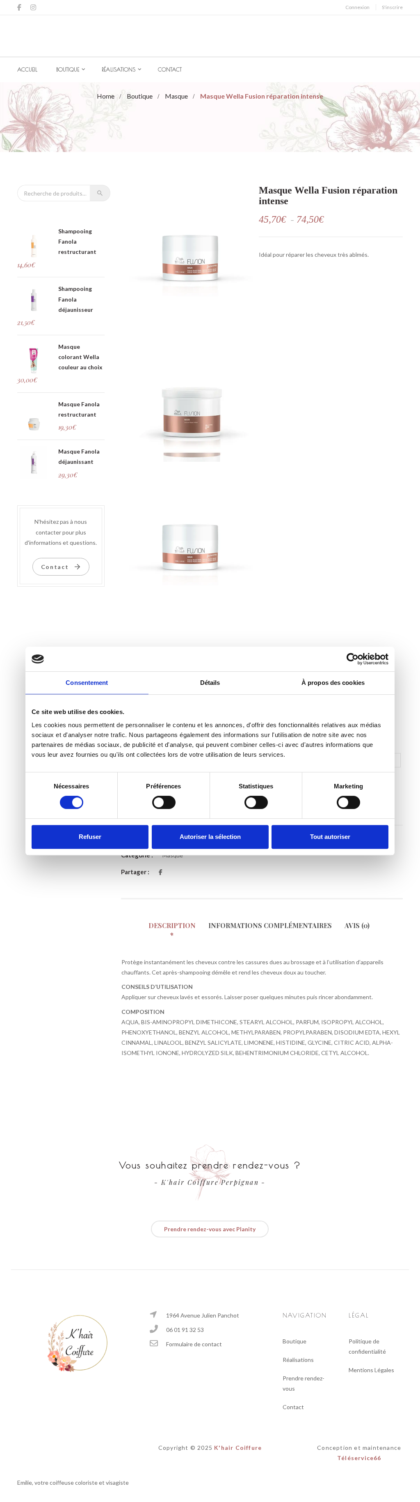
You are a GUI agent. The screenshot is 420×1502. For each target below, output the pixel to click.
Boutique (67, 69)
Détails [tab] (210, 682)
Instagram (33, 7)
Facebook (21, 7)
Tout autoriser (330, 836)
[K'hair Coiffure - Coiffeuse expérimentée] (210, 35)
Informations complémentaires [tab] (270, 925)
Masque (176, 96)
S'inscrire (392, 7)
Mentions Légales (371, 1369)
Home (105, 96)
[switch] (164, 802)
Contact (170, 69)
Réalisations (118, 69)
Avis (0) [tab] (357, 925)
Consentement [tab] (87, 682)
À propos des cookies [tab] (333, 682)
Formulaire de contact (194, 1344)
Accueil (27, 69)
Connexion (357, 7)
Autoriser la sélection (210, 836)
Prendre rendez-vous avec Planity (210, 1229)
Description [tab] (172, 925)
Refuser (90, 836)
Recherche (100, 193)
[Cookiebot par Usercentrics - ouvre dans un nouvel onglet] (352, 659)
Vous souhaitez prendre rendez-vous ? (210, 1165)
